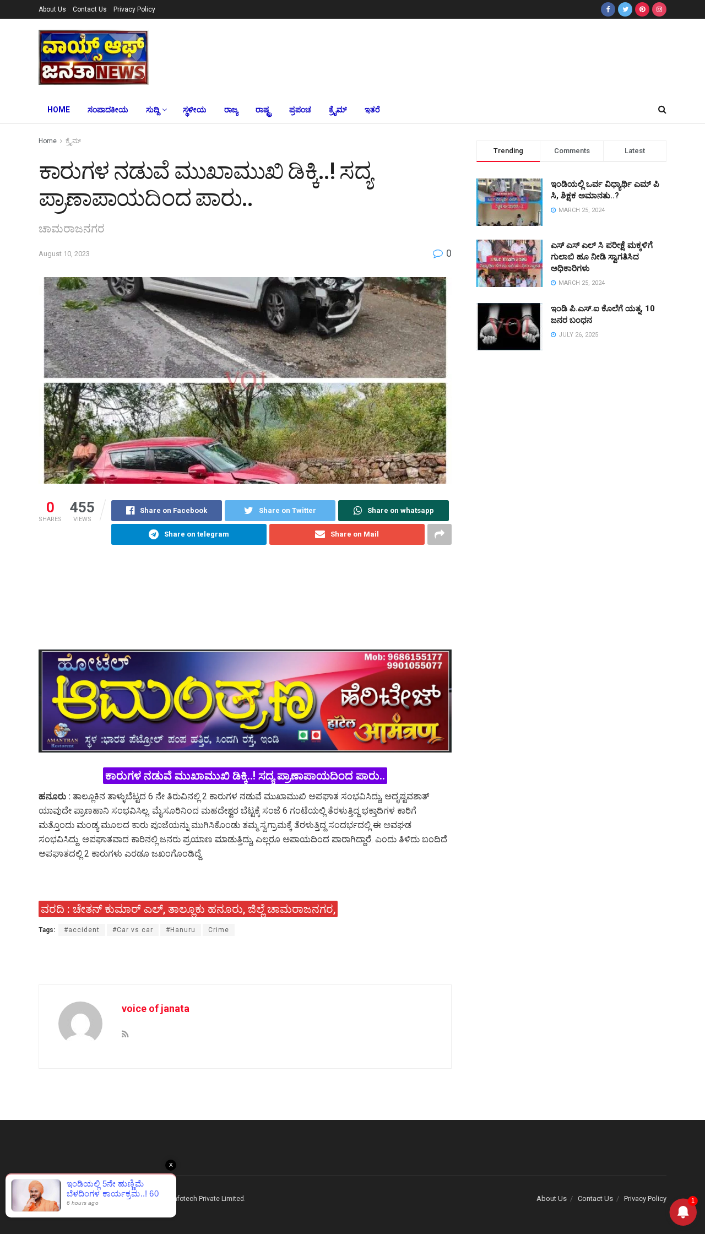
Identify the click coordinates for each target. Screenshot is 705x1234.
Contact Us (90, 9)
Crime (218, 930)
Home (58, 109)
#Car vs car (132, 930)
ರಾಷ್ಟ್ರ (264, 109)
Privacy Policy (134, 9)
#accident (82, 930)
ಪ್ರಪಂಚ (300, 109)
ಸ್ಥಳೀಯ (195, 109)
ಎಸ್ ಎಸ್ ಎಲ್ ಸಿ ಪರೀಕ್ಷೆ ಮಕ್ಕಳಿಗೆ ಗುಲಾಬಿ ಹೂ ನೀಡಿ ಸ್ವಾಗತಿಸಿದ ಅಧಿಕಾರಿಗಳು (602, 256)
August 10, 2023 (64, 254)
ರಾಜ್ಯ (231, 109)
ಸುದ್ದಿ (152, 109)
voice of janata (155, 1008)
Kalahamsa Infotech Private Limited (189, 1199)
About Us (52, 9)
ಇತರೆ (372, 109)
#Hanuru (181, 930)
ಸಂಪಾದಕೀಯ (108, 109)
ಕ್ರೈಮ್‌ (338, 109)
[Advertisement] (434, 56)
